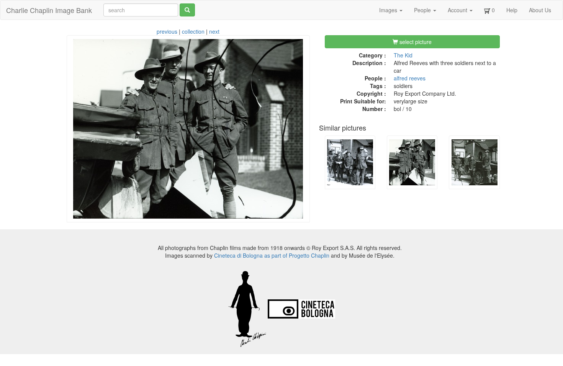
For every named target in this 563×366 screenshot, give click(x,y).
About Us (540, 10)
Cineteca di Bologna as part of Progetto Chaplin (271, 255)
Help (511, 10)
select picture (415, 42)
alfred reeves (410, 78)
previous (167, 31)
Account (458, 10)
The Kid (403, 55)
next (214, 31)
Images (389, 10)
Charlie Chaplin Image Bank (49, 10)
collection (193, 31)
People (423, 10)
